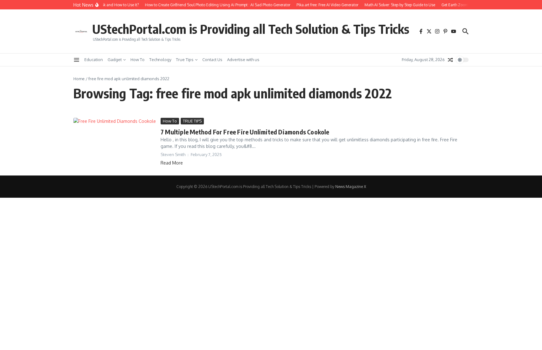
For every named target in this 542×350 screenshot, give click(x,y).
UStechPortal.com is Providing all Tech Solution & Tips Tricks (250, 29)
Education (93, 59)
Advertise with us (243, 59)
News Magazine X (350, 186)
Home (79, 78)
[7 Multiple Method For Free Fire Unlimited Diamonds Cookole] (114, 141)
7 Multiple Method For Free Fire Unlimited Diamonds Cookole (245, 132)
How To (137, 59)
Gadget (115, 59)
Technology (160, 59)
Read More (172, 162)
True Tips (185, 59)
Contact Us (212, 59)
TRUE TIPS (192, 120)
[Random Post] (450, 59)
